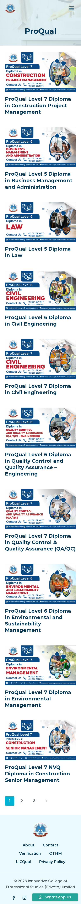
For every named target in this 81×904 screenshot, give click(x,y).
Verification (30, 853)
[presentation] (40, 72)
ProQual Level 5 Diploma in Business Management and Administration (38, 180)
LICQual (23, 861)
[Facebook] (14, 898)
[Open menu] (71, 8)
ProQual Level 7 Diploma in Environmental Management (38, 698)
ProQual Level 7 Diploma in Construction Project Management (38, 105)
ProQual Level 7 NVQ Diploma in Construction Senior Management (37, 773)
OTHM (55, 853)
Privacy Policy (52, 861)
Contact (50, 845)
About (28, 845)
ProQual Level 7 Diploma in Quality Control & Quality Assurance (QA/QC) (40, 542)
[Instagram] (24, 898)
